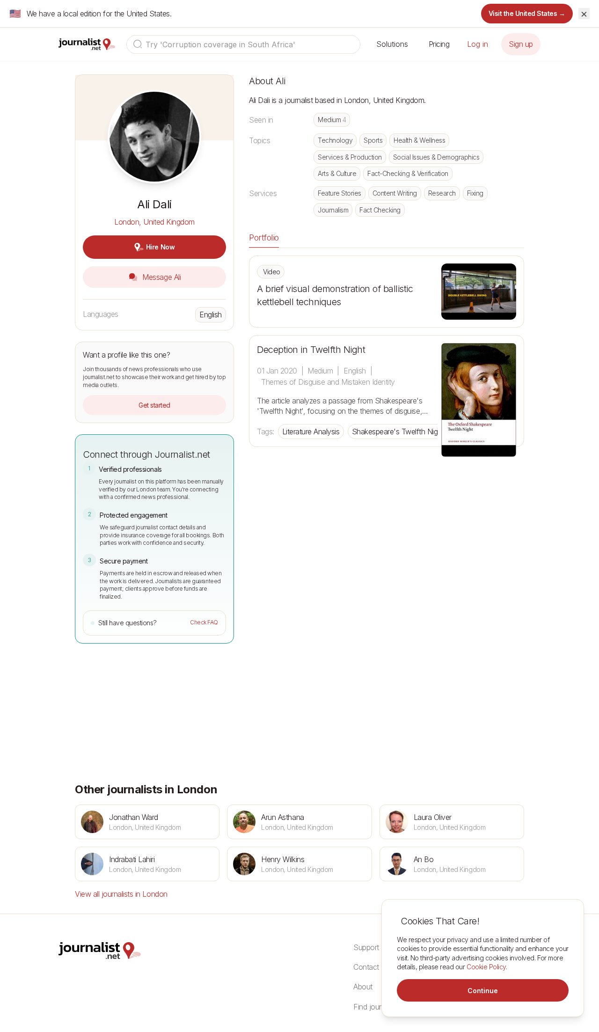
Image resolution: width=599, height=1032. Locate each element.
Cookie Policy (486, 967)
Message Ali (160, 277)
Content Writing (395, 193)
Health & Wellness (419, 140)
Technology (335, 140)
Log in (477, 44)
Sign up (521, 44)
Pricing (439, 44)
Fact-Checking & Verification (407, 173)
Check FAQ (204, 622)
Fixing (475, 193)
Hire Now (160, 247)
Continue (483, 991)
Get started (154, 405)
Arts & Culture (337, 173)
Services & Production (350, 157)
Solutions (392, 44)
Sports (373, 140)
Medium (332, 120)
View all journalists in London (121, 894)
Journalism (333, 210)
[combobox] (243, 44)
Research (442, 193)
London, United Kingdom (154, 222)
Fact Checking (380, 210)
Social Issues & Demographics (436, 157)
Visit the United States (527, 13)
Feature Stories (339, 193)
